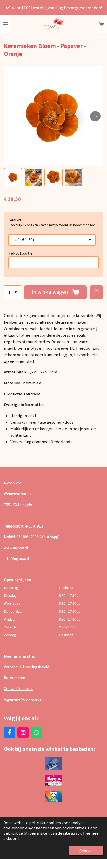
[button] (13, 177)
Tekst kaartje (20, 253)
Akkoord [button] (86, 850)
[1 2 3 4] (12, 292)
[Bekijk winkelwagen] (101, 24)
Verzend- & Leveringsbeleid (26, 666)
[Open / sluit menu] (5, 24)
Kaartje (15, 219)
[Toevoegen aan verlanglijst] (96, 292)
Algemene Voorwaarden (24, 699)
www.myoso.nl (16, 547)
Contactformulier (18, 688)
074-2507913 (32, 526)
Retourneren (14, 677)
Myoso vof (13, 483)
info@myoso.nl (16, 558)
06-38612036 (27, 536)
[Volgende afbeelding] (95, 116)
